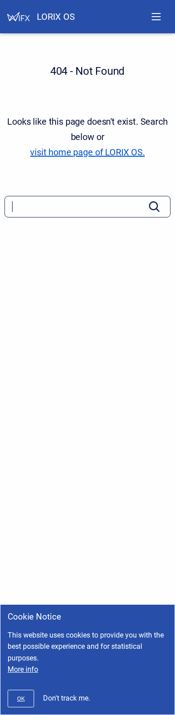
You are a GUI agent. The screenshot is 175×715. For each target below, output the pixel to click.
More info (23, 669)
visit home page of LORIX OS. (87, 152)
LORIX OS (56, 16)
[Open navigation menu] (156, 16)
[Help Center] (18, 16)
